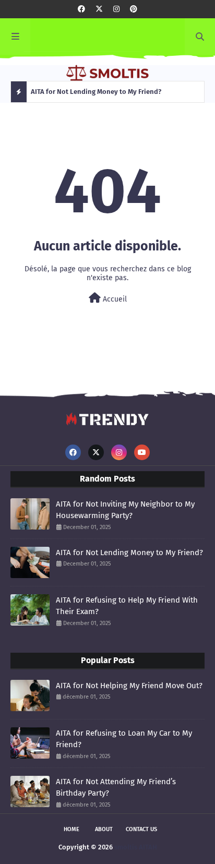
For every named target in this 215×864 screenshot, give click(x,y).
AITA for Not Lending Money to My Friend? (129, 552)
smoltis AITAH (135, 847)
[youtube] (142, 452)
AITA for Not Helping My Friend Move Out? (129, 685)
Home (71, 829)
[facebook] (81, 9)
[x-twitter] (99, 9)
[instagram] (116, 9)
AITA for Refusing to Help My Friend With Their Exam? (127, 606)
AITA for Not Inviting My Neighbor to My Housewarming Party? (125, 510)
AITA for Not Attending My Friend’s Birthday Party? (116, 787)
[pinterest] (133, 9)
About (104, 829)
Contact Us (141, 829)
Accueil (114, 299)
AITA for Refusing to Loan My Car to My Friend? (124, 739)
